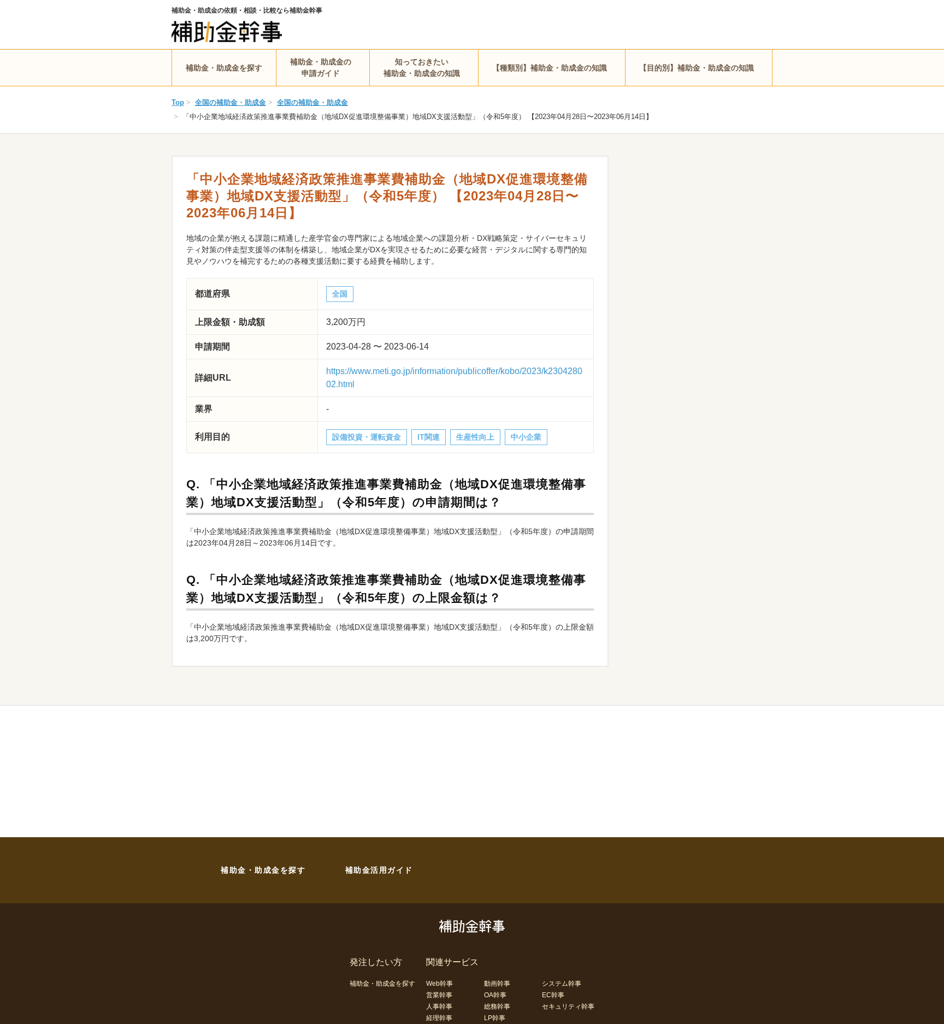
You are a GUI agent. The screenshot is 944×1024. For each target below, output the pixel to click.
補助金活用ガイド (379, 870)
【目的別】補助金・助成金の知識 (696, 67)
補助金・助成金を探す (224, 67)
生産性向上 (475, 437)
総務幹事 (497, 1006)
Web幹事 (439, 983)
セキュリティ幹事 (568, 1006)
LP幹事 (494, 1018)
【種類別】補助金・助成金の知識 (549, 67)
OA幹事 (495, 995)
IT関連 (428, 437)
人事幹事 (439, 1006)
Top (178, 102)
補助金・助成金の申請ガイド (320, 67)
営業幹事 (439, 995)
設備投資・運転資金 (366, 437)
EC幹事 (553, 995)
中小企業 (526, 437)
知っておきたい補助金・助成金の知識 (422, 67)
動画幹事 (497, 983)
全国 (339, 293)
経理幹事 (439, 1018)
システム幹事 (561, 983)
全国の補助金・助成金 (230, 102)
